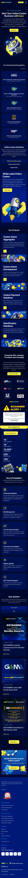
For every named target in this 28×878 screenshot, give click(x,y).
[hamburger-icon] (25, 2)
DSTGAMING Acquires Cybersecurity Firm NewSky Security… (13, 647)
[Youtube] (19, 854)
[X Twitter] (11, 854)
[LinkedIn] (15, 854)
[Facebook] (3, 854)
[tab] (14, 161)
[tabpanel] (14, 195)
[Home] (6, 2)
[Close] (26, 400)
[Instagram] (7, 854)
